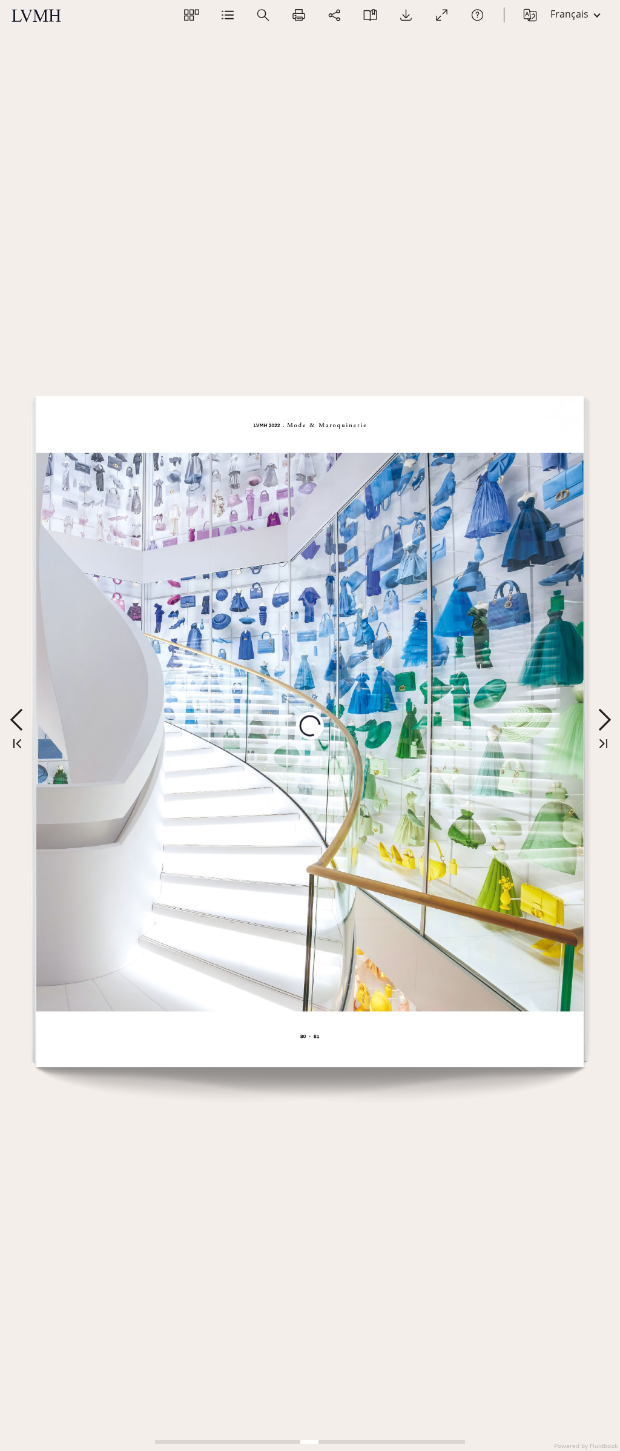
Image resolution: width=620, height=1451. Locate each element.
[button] (191, 14)
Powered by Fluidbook (586, 1445)
